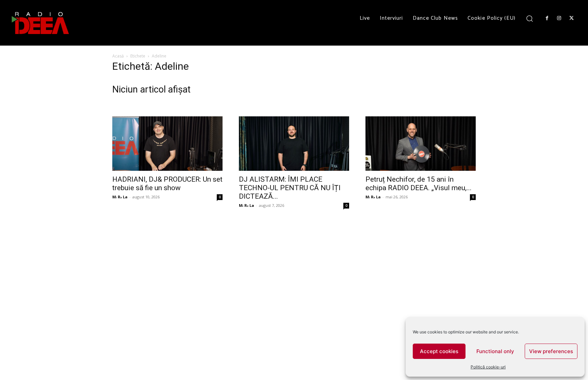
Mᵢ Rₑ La (120, 196)
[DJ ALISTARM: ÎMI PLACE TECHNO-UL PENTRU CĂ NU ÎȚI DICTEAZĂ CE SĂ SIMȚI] (294, 143)
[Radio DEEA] (41, 23)
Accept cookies (439, 351)
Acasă (118, 56)
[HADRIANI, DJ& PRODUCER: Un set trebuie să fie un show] (167, 143)
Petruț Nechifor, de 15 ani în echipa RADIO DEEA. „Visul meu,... (418, 183)
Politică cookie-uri (488, 366)
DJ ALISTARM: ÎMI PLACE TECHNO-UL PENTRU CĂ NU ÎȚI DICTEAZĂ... (290, 187)
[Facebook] (547, 18)
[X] (572, 18)
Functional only (495, 351)
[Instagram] (559, 18)
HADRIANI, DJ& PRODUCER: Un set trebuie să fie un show (167, 183)
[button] (529, 18)
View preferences (551, 351)
